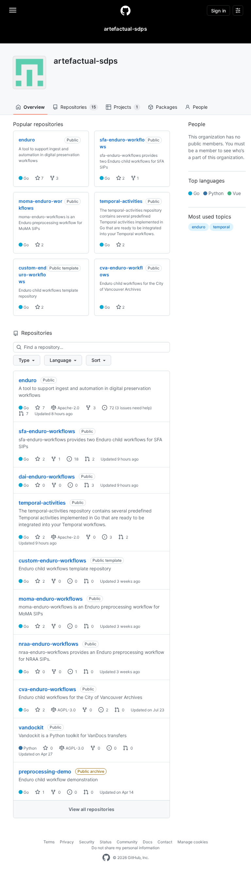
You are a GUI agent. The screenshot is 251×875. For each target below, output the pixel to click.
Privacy (67, 841)
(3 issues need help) (133, 407)
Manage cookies (192, 841)
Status (105, 841)
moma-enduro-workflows (51, 598)
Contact (165, 841)
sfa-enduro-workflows (47, 431)
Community (127, 841)
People (200, 107)
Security (86, 841)
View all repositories (91, 809)
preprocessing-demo (45, 771)
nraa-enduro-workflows (48, 643)
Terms (49, 841)
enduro (28, 380)
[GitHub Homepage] (106, 857)
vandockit (31, 727)
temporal (221, 226)
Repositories (78, 107)
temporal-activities (42, 502)
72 (111, 407)
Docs (147, 841)
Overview (34, 107)
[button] (26, 360)
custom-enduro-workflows (52, 560)
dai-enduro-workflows (47, 476)
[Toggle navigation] (13, 10)
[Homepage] (125, 10)
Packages (166, 107)
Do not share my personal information (125, 847)
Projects (126, 107)
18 (75, 459)
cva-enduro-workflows (47, 689)
